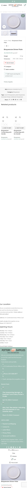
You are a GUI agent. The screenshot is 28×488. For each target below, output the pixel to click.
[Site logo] (15, 5)
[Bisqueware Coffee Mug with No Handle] (20, 111)
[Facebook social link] (12, 1)
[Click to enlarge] (4, 27)
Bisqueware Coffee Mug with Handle (6, 132)
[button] (7, 128)
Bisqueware (4, 137)
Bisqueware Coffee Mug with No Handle (19, 132)
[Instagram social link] (14, 1)
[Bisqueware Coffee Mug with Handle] (7, 111)
